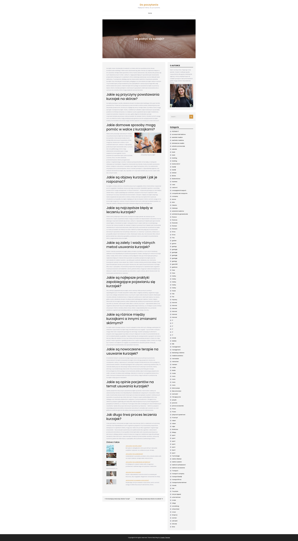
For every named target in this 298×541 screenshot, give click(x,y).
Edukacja (174, 208)
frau (173, 238)
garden (174, 241)
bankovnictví (176, 164)
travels (174, 485)
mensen (174, 364)
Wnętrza (174, 515)
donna (174, 199)
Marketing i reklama (178, 353)
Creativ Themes (165, 537)
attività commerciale (178, 146)
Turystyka (175, 491)
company (175, 196)
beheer (174, 173)
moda (174, 373)
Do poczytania (149, 4)
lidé (173, 344)
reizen (174, 423)
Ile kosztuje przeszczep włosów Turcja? (118, 499)
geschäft (175, 264)
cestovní (174, 187)
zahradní (174, 521)
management (176, 347)
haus (173, 270)
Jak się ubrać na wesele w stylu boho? (137, 480)
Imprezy (174, 300)
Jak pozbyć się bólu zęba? (134, 446)
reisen (174, 420)
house (174, 291)
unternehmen (176, 497)
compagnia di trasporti (179, 190)
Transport (175, 471)
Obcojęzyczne (176, 397)
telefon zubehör (177, 462)
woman (174, 518)
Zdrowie (174, 524)
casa (173, 184)
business (174, 182)
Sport (173, 450)
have (173, 273)
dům (173, 202)
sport (173, 435)
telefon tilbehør (177, 459)
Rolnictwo (175, 429)
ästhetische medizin (178, 143)
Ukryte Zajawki (176, 494)
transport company (178, 474)
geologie (174, 252)
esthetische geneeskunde (180, 214)
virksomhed (175, 509)
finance (174, 217)
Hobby (174, 282)
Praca (174, 409)
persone (174, 403)
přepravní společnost (178, 415)
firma (173, 232)
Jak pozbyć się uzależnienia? (134, 454)
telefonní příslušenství (179, 465)
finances (174, 220)
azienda (174, 149)
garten (174, 243)
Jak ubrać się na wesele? (133, 472)
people (174, 400)
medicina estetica (177, 356)
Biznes (174, 176)
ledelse (174, 341)
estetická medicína (178, 211)
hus (173, 297)
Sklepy (174, 432)
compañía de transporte (179, 193)
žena (173, 527)
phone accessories (178, 406)
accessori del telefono (179, 134)
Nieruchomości (176, 391)
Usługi (174, 503)
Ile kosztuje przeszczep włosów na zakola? (149, 499)
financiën (175, 223)
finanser (174, 226)
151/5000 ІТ (175, 131)
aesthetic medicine (178, 140)
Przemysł (175, 418)
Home (150, 13)
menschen (175, 361)
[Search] (191, 117)
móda (174, 367)
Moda (173, 370)
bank (173, 152)
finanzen (174, 229)
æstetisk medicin (177, 137)
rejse (173, 426)
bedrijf (174, 167)
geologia (174, 249)
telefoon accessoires (178, 468)
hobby (174, 276)
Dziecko (174, 205)
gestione (174, 267)
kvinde (174, 338)
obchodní (175, 394)
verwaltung (175, 506)
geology (174, 261)
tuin (173, 488)
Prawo (174, 412)
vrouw (174, 512)
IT (172, 320)
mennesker (175, 359)
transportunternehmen (179, 482)
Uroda (174, 500)
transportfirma (176, 479)
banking (174, 158)
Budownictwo (176, 179)
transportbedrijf (177, 476)
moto (173, 376)
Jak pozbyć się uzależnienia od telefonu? (138, 462)
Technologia (176, 456)
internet (174, 302)
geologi (174, 246)
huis (173, 294)
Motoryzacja (176, 388)
